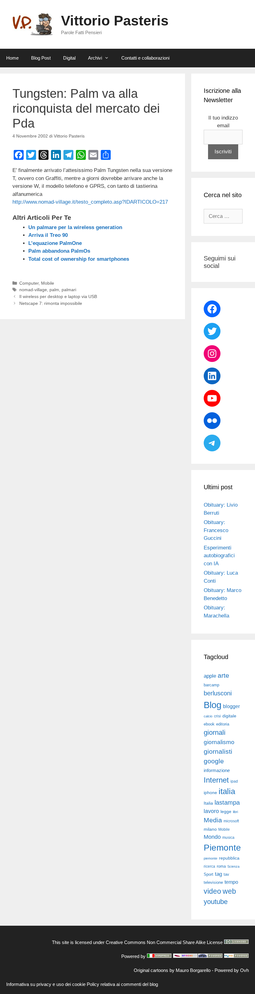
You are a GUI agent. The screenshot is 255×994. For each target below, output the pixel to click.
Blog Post (41, 58)
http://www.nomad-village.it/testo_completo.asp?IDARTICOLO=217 (90, 202)
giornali (214, 732)
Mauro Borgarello (193, 970)
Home (12, 58)
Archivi (95, 58)
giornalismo (219, 742)
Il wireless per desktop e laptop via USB (58, 296)
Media (213, 820)
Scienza (233, 866)
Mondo (212, 837)
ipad (234, 781)
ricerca (209, 866)
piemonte (210, 858)
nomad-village (33, 289)
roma (221, 866)
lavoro (211, 811)
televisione (213, 882)
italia (227, 791)
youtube (216, 902)
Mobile (47, 283)
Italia (208, 803)
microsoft (231, 821)
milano (210, 829)
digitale (229, 716)
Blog (212, 705)
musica (228, 837)
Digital (69, 58)
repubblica (229, 858)
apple (210, 676)
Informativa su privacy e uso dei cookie (46, 984)
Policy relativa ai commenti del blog (122, 984)
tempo (231, 882)
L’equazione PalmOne (55, 243)
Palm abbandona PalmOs (59, 251)
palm (54, 289)
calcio (208, 716)
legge (225, 811)
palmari (69, 289)
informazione (217, 770)
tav (226, 874)
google (214, 761)
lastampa (227, 802)
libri (235, 812)
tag (218, 874)
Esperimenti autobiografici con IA (219, 556)
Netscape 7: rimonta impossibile (50, 303)
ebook (209, 724)
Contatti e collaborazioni (145, 58)
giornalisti (218, 751)
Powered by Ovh (232, 970)
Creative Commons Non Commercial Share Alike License (164, 942)
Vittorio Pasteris (115, 21)
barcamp (211, 685)
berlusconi (218, 693)
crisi (217, 716)
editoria (222, 724)
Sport (208, 874)
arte (223, 675)
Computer (29, 283)
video (212, 891)
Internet (216, 780)
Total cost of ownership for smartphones (78, 259)
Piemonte (222, 847)
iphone (210, 792)
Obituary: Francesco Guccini (216, 530)
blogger (231, 706)
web (229, 891)
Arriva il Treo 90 (48, 235)
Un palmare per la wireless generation (75, 227)
